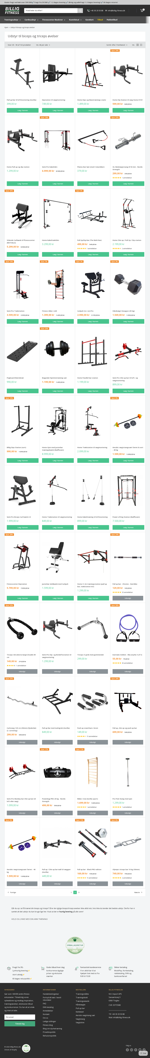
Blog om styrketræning (52, 1028)
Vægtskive (80, 1022)
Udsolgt (128, 598)
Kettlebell (80, 1012)
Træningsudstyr (11, 20)
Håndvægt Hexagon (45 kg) (124, 311)
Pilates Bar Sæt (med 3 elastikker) (90, 167)
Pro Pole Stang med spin (122, 799)
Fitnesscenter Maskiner (52, 20)
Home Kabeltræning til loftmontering (92, 517)
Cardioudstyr (30, 20)
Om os (45, 1018)
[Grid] (138, 45)
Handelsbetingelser (51, 994)
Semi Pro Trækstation (15, 311)
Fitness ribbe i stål (49, 311)
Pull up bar (80, 1008)
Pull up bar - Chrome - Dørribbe (125, 584)
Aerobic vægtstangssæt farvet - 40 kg (21, 870)
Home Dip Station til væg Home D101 (128, 100)
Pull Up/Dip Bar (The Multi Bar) (89, 240)
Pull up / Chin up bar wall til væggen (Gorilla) (56, 870)
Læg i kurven (23, 110)
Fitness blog (48, 1025)
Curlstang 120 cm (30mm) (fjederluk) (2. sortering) (21, 729)
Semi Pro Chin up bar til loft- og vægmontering (125, 379)
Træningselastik (82, 1001)
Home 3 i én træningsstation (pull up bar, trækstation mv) (92, 585)
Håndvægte (80, 1004)
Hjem (6, 27)
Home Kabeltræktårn (50, 240)
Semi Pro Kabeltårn (49, 167)
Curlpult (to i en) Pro (85, 311)
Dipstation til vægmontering (53, 100)
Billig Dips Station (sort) (16, 447)
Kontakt (46, 1014)
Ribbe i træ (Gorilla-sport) (87, 799)
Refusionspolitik (49, 1036)
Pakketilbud (112, 20)
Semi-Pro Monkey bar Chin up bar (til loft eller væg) (21, 800)
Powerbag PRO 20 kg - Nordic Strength (54, 800)
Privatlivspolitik (49, 1032)
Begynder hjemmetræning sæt (54, 378)
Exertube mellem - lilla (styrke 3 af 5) (127, 655)
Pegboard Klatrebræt (15, 378)
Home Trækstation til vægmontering (92, 447)
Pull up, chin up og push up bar (125, 728)
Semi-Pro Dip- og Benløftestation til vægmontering (56, 656)
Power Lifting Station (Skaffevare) (126, 517)
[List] (141, 45)
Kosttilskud (74, 20)
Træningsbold (82, 997)
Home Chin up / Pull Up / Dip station (127, 240)
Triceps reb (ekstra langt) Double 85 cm (21, 656)
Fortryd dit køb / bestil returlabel (52, 998)
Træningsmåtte (82, 994)
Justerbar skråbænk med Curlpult (55, 584)
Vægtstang (80, 1019)
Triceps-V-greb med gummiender (90, 655)
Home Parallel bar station (87, 378)
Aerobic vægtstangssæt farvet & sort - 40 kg (128, 448)
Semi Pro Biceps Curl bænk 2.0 (19, 517)
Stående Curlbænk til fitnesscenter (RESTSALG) (21, 241)
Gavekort (89, 20)
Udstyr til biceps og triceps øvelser (22, 27)
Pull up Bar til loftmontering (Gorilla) (21, 100)
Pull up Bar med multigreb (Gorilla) (56, 728)
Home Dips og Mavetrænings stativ (91, 100)
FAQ (44, 1003)
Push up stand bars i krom (87, 728)
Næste (137, 892)
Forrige (13, 892)
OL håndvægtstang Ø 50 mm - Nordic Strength (128, 168)
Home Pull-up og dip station (18, 167)
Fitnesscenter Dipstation (17, 584)
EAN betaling (48, 1007)
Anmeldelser (48, 1011)
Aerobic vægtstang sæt (85, 1015)
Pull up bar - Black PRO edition (89, 869)
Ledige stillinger (49, 1021)
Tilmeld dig (19, 1024)
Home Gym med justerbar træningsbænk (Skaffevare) (53, 448)
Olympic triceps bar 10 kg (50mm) (126, 869)
